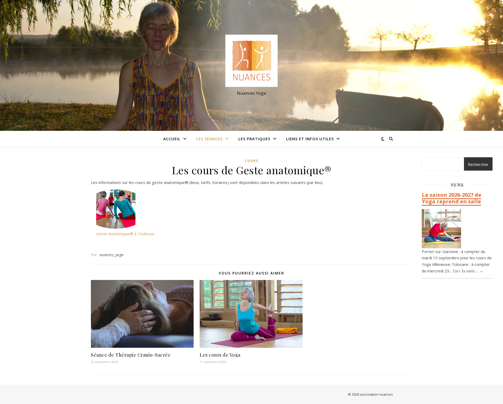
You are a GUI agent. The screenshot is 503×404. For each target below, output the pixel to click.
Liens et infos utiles (310, 138)
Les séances (209, 138)
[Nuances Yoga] (251, 61)
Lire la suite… (468, 270)
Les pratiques (254, 138)
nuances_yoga (112, 254)
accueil (172, 138)
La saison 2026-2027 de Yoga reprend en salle (451, 198)
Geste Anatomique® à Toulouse (125, 233)
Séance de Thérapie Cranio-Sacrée (131, 355)
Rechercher (478, 164)
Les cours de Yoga (220, 355)
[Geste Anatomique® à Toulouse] (115, 209)
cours (251, 161)
